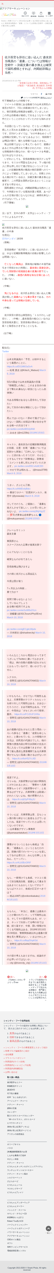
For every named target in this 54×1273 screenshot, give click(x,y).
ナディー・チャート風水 (17, 1174)
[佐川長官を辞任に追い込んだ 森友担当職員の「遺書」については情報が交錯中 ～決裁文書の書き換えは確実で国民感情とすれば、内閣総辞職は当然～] (27, 41)
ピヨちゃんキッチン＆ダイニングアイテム (25, 1166)
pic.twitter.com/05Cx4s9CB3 (28, 466)
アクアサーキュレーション (18, 1236)
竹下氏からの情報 (44, 88)
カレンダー (12, 1112)
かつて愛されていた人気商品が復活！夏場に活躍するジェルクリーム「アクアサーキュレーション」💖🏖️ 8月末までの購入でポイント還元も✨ (28, 4)
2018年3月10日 (36, 833)
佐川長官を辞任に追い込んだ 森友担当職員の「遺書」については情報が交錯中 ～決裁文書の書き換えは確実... (26, 23)
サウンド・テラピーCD (17, 1214)
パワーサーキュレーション (18, 1232)
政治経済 (41, 85)
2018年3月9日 (37, 433)
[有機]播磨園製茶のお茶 (17, 1152)
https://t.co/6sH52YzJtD (24, 758)
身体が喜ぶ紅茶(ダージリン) (19, 1130)
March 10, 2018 (15, 617)
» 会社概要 (8, 1054)
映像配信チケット (14, 1086)
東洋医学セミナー (14, 1082)
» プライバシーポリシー (14, 1058)
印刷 (50, 94)
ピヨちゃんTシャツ (15, 1192)
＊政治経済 (30, 85)
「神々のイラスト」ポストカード (21, 1119)
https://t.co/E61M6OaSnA (20, 366)
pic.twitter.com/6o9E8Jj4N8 (21, 429)
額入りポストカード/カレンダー (20, 1116)
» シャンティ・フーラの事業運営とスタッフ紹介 (26, 1047)
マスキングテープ (14, 1189)
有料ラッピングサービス (17, 1247)
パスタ (10, 1148)
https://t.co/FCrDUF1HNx (27, 714)
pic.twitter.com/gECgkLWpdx (21, 629)
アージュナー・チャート (17, 1101)
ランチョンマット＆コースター (20, 1170)
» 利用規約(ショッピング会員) (17, 1065)
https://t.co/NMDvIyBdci (19, 489)
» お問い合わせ (10, 1072)
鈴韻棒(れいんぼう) (15, 1217)
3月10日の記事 (25, 21)
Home (3, 21)
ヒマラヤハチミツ (14, 1123)
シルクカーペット (14, 1178)
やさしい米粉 (12, 1159)
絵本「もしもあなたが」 (17, 1097)
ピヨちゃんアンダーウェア (18, 1203)
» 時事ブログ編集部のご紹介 (17, 1051)
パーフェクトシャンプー (17, 1225)
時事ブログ (12, 21)
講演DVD (11, 1090)
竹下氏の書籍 (12, 1093)
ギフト (10, 1243)
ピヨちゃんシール (14, 1185)
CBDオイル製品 (13, 1239)
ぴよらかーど (12, 1181)
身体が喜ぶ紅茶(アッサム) (18, 1127)
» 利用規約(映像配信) (13, 1068)
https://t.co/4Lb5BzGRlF (19, 862)
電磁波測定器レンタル (16, 1251)
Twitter (5, 351)
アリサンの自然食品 (15, 1134)
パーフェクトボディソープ (18, 1228)
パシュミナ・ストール (16, 1210)
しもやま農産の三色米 (16, 1155)
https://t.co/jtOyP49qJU (23, 799)
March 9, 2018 (14, 473)
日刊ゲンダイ (9, 238)
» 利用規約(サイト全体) (14, 1061)
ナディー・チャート (15, 1104)
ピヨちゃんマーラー (15, 1206)
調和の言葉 (12, 1108)
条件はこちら (45, 98)
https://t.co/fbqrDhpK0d (26, 940)
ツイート (34, 94)
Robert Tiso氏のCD (15, 1221)
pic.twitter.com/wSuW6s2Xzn (21, 610)
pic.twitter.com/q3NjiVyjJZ (32, 511)
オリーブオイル (13, 1144)
